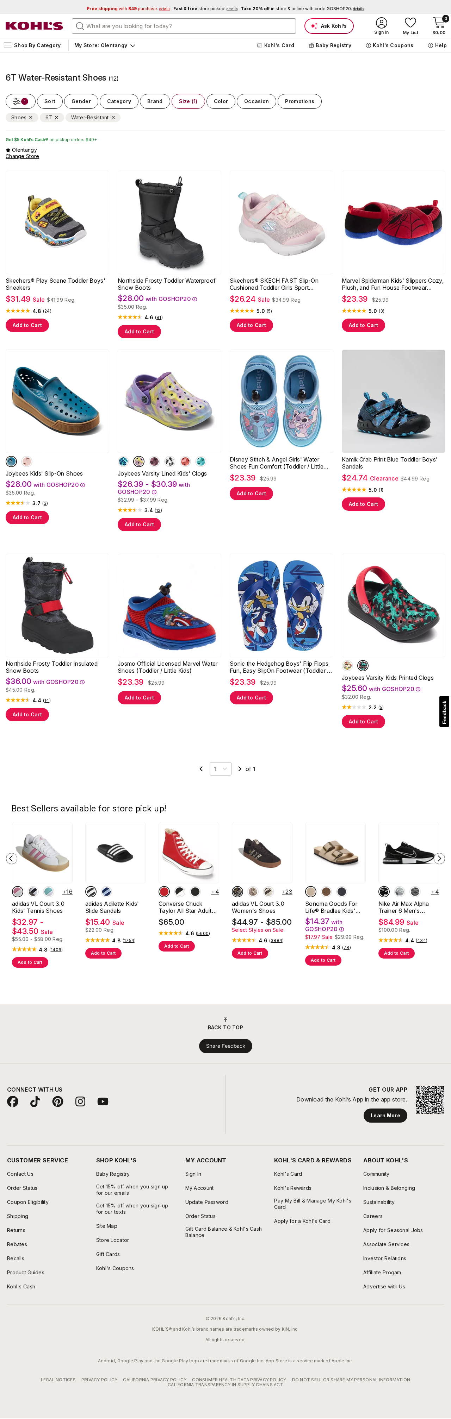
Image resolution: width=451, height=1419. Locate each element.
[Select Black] (341, 891)
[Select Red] (164, 891)
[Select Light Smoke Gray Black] (415, 891)
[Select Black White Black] (384, 891)
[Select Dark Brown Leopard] (237, 891)
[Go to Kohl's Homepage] (34, 26)
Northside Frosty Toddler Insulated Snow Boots (52, 667)
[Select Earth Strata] (268, 891)
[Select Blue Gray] (123, 461)
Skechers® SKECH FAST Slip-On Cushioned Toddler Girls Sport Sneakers (274, 284)
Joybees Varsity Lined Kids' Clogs (162, 473)
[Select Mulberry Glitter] (154, 461)
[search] (80, 25)
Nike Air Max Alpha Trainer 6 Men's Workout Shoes (403, 907)
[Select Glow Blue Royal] (106, 891)
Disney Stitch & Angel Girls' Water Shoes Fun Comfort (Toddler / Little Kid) (276, 463)
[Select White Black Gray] (33, 891)
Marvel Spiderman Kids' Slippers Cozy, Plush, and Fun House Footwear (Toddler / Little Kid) (393, 284)
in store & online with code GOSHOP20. (302, 8)
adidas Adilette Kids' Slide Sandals (112, 907)
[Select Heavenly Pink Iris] (26, 461)
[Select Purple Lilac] (138, 461)
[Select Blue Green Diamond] (200, 461)
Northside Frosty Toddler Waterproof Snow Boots (167, 284)
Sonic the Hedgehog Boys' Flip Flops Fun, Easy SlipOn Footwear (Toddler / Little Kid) (279, 667)
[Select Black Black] (195, 891)
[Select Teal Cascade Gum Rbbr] (11, 461)
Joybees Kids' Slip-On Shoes (44, 473)
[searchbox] (184, 26)
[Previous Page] (201, 769)
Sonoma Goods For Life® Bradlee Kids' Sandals (331, 907)
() (47, 311)
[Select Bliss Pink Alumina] (17, 891)
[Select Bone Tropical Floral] (347, 665)
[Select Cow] (169, 461)
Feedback (444, 712)
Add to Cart (27, 325)
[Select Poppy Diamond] (185, 461)
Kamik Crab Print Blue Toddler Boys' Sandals (390, 463)
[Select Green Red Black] (363, 665)
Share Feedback (225, 1046)
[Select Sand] (310, 891)
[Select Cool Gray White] (399, 891)
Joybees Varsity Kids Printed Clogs (388, 677)
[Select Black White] (91, 891)
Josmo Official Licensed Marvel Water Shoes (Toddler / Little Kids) (168, 667)
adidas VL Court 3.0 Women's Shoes (258, 907)
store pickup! (205, 8)
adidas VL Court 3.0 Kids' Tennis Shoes (38, 907)
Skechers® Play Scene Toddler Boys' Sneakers (55, 284)
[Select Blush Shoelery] (253, 891)
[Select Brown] (326, 891)
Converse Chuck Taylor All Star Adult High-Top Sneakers (185, 907)
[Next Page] (240, 769)
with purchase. (128, 8)
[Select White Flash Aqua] (48, 891)
